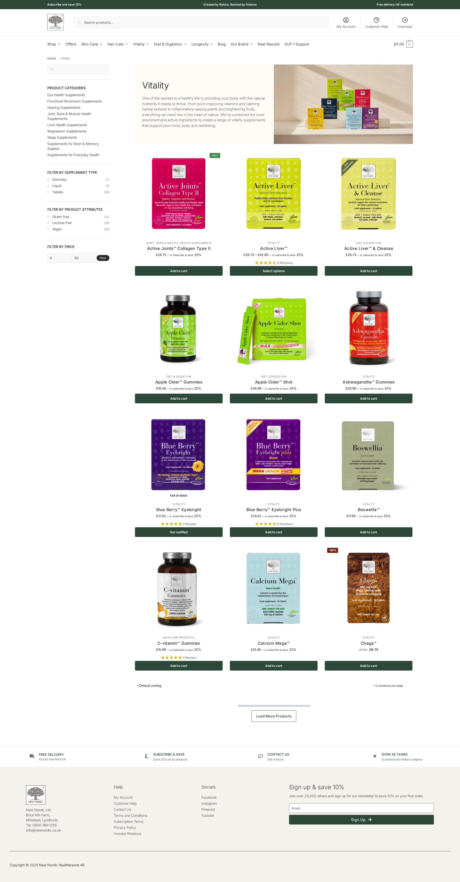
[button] (403, 44)
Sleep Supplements (62, 137)
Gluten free (60, 217)
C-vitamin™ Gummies (178, 643)
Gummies (59, 179)
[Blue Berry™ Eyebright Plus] (274, 455)
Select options (274, 271)
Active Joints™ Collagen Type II (179, 248)
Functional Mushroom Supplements (74, 101)
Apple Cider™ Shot (273, 382)
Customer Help (376, 26)
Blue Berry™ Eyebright (178, 509)
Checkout (404, 26)
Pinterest (208, 809)
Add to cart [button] (178, 271)
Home (51, 58)
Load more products (273, 716)
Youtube (207, 815)
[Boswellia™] (368, 455)
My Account (346, 26)
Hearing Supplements (63, 107)
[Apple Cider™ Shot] (274, 328)
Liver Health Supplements (67, 125)
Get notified (179, 532)
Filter (102, 258)
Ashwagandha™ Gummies (369, 382)
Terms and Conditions (130, 815)
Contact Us (122, 809)
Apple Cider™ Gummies (178, 382)
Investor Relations (127, 833)
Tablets (57, 192)
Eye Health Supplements (66, 95)
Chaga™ (369, 643)
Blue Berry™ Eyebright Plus (273, 509)
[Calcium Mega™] (274, 589)
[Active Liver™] (274, 194)
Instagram (209, 803)
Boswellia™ (369, 509)
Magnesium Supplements (66, 131)
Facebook (209, 797)
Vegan (57, 229)
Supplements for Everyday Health (73, 155)
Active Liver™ (273, 248)
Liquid (56, 186)
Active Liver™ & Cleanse (368, 248)
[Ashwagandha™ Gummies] (368, 328)
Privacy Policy (125, 827)
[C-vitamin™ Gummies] (179, 589)
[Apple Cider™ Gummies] (179, 328)
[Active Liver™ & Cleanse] (368, 194)
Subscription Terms (128, 821)
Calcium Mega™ (274, 643)
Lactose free (62, 223)
